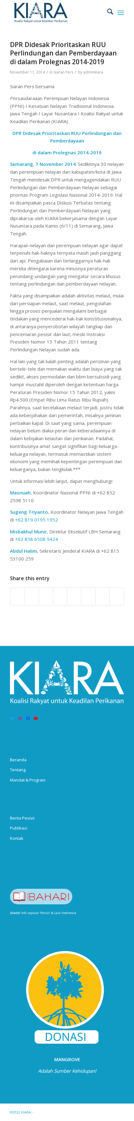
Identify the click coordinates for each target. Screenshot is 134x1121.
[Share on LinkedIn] (60, 596)
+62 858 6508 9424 (36, 539)
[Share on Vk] (88, 596)
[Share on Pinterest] (46, 596)
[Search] (107, 12)
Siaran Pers (63, 72)
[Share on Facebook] (17, 596)
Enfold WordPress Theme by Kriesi (64, 1112)
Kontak (16, 838)
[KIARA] (55, 12)
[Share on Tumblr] (74, 596)
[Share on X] (32, 596)
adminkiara (93, 72)
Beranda (18, 760)
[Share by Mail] (116, 596)
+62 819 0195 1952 (36, 520)
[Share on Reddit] (102, 596)
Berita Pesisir (22, 818)
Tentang (18, 769)
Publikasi (18, 828)
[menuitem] (107, 12)
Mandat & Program (27, 780)
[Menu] (120, 12)
